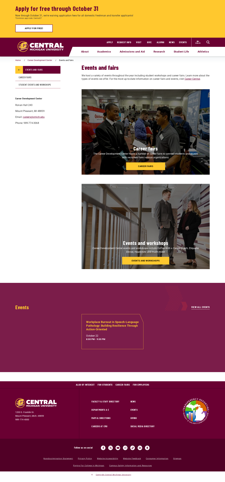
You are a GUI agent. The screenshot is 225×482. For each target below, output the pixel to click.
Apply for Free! (34, 28)
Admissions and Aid (132, 51)
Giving (134, 418)
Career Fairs (25, 77)
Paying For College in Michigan (88, 466)
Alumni (160, 42)
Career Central (192, 78)
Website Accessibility (107, 459)
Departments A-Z (100, 410)
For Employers (141, 384)
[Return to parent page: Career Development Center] (19, 70)
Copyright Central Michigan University (113, 475)
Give (149, 42)
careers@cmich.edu (33, 117)
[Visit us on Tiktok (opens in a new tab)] (132, 447)
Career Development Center (40, 60)
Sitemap (177, 459)
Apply (110, 42)
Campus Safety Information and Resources (130, 466)
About (85, 51)
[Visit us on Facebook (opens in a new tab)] (103, 447)
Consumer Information (157, 459)
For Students (105, 384)
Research (159, 51)
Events (183, 42)
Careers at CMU (99, 426)
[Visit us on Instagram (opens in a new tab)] (125, 447)
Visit (138, 42)
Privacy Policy (85, 459)
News (172, 42)
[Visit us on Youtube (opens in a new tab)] (117, 447)
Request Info (124, 42)
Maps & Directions (101, 418)
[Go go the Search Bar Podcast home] (147, 447)
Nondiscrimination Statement (58, 459)
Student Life (181, 51)
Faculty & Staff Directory (105, 401)
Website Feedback (132, 459)
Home (18, 60)
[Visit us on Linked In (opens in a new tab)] (140, 447)
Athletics (203, 51)
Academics (104, 51)
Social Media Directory (143, 426)
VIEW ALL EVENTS (200, 307)
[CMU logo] (42, 43)
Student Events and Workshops (35, 84)
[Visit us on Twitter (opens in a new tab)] (110, 447)
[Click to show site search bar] (208, 42)
